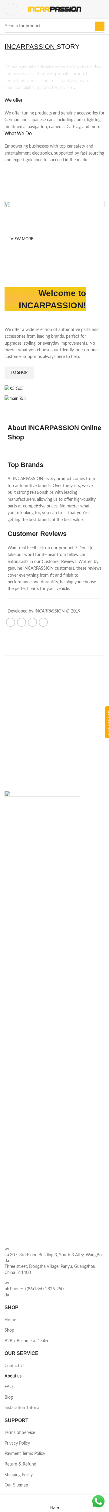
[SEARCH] (99, 26)
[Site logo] (55, 9)
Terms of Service (20, 1433)
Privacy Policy (17, 1443)
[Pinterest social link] (32, 622)
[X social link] (21, 622)
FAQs (10, 1387)
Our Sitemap (16, 1485)
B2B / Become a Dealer (26, 1341)
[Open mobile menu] (11, 9)
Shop (9, 1330)
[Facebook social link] (10, 622)
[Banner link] (54, 241)
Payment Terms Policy (25, 1454)
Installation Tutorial (22, 1408)
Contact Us (15, 1366)
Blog (9, 1397)
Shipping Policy (19, 1475)
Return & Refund (20, 1464)
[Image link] (42, 1018)
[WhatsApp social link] (43, 622)
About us (13, 1376)
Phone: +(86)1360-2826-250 (37, 1289)
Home (10, 1320)
